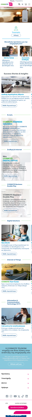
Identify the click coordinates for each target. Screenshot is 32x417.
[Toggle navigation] (29, 4)
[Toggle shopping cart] (26, 4)
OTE (6, 403)
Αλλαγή (16, 35)
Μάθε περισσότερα (10, 141)
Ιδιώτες (12, 0)
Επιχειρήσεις (19, 0)
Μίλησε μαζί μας (16, 364)
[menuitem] (7, 396)
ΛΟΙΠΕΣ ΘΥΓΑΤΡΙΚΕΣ (21, 403)
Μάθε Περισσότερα (9, 105)
